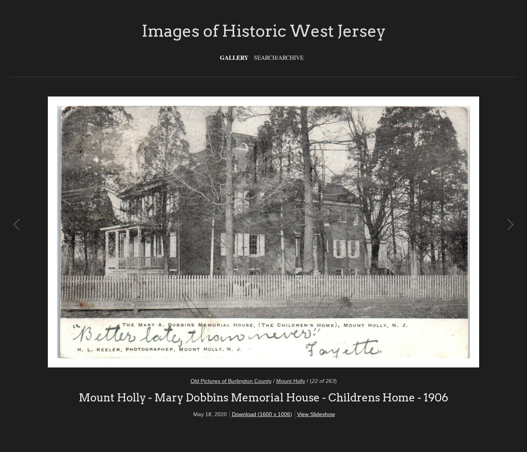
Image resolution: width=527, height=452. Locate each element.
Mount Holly (290, 381)
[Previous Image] (140, 232)
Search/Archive (279, 57)
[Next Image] (386, 232)
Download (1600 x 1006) (262, 414)
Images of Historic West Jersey (264, 31)
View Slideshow (316, 414)
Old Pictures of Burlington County (231, 381)
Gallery (234, 57)
